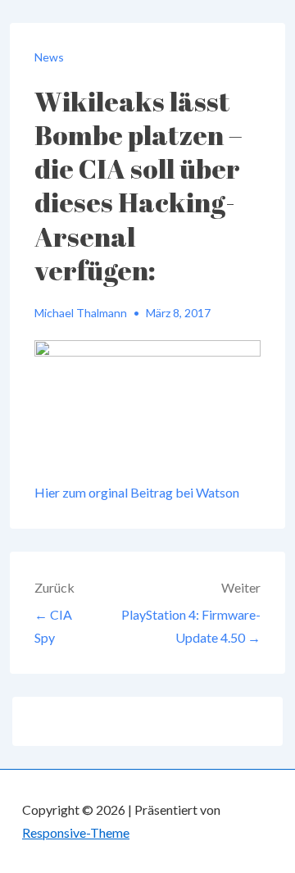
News (49, 57)
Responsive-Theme (75, 832)
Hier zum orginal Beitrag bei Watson (136, 492)
